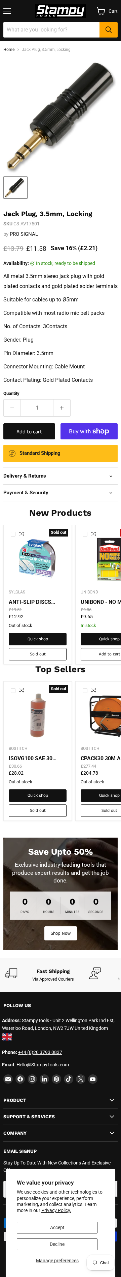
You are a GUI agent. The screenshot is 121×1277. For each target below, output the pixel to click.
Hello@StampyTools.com (42, 1064)
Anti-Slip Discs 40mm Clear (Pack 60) (34, 602)
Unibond (89, 592)
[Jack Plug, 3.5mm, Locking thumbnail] (15, 187)
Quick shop (38, 639)
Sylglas (17, 592)
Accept (57, 1227)
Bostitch (18, 748)
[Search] (108, 30)
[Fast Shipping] (47, 975)
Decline (57, 1244)
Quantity (11, 393)
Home (8, 50)
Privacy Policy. (56, 1210)
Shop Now (61, 933)
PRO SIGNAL (24, 234)
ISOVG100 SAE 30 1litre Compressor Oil (36, 758)
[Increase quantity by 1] (62, 408)
